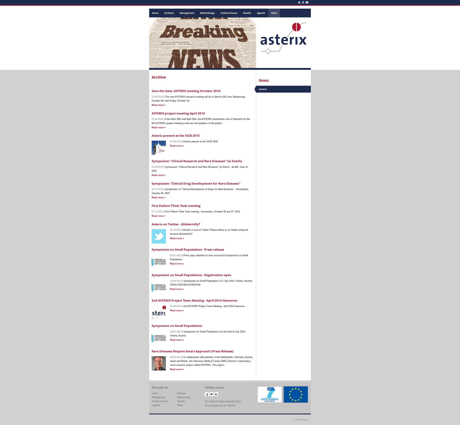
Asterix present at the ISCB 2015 (176, 135)
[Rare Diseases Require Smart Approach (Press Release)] (159, 362)
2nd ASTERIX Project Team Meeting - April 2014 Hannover (195, 300)
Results (247, 13)
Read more (158, 105)
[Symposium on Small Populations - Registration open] (159, 286)
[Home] (298, 2)
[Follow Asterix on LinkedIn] (216, 394)
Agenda (261, 13)
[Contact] (306, 2)
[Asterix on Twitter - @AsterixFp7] (159, 235)
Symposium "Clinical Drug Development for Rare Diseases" (196, 183)
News (274, 13)
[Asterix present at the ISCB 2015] (159, 147)
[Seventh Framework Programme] (269, 394)
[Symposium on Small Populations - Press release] (159, 261)
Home (155, 13)
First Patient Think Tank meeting (176, 206)
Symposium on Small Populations (177, 326)
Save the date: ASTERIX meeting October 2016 (186, 91)
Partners (169, 13)
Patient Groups (229, 13)
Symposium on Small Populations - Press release (188, 249)
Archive (263, 89)
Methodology (207, 13)
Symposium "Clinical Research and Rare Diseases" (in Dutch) (197, 161)
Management (187, 13)
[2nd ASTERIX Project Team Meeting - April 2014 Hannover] (159, 311)
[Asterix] (284, 35)
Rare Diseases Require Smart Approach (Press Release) (193, 351)
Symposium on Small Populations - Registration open (191, 275)
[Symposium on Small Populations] (159, 337)
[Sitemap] (302, 2)
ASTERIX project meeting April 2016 (178, 113)
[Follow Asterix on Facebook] (207, 394)
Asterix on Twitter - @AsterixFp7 (176, 224)
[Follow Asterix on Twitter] (211, 394)
